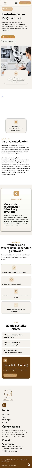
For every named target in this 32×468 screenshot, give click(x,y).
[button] (16, 3)
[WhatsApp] (29, 465)
